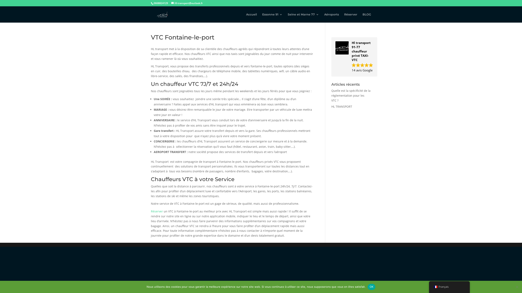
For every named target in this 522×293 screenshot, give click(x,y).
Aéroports (331, 14)
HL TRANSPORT (341, 106)
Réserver (350, 14)
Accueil (251, 14)
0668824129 (161, 3)
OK (372, 286)
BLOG (367, 14)
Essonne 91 (270, 14)
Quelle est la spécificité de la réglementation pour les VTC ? (350, 95)
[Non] (517, 287)
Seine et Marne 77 (301, 14)
